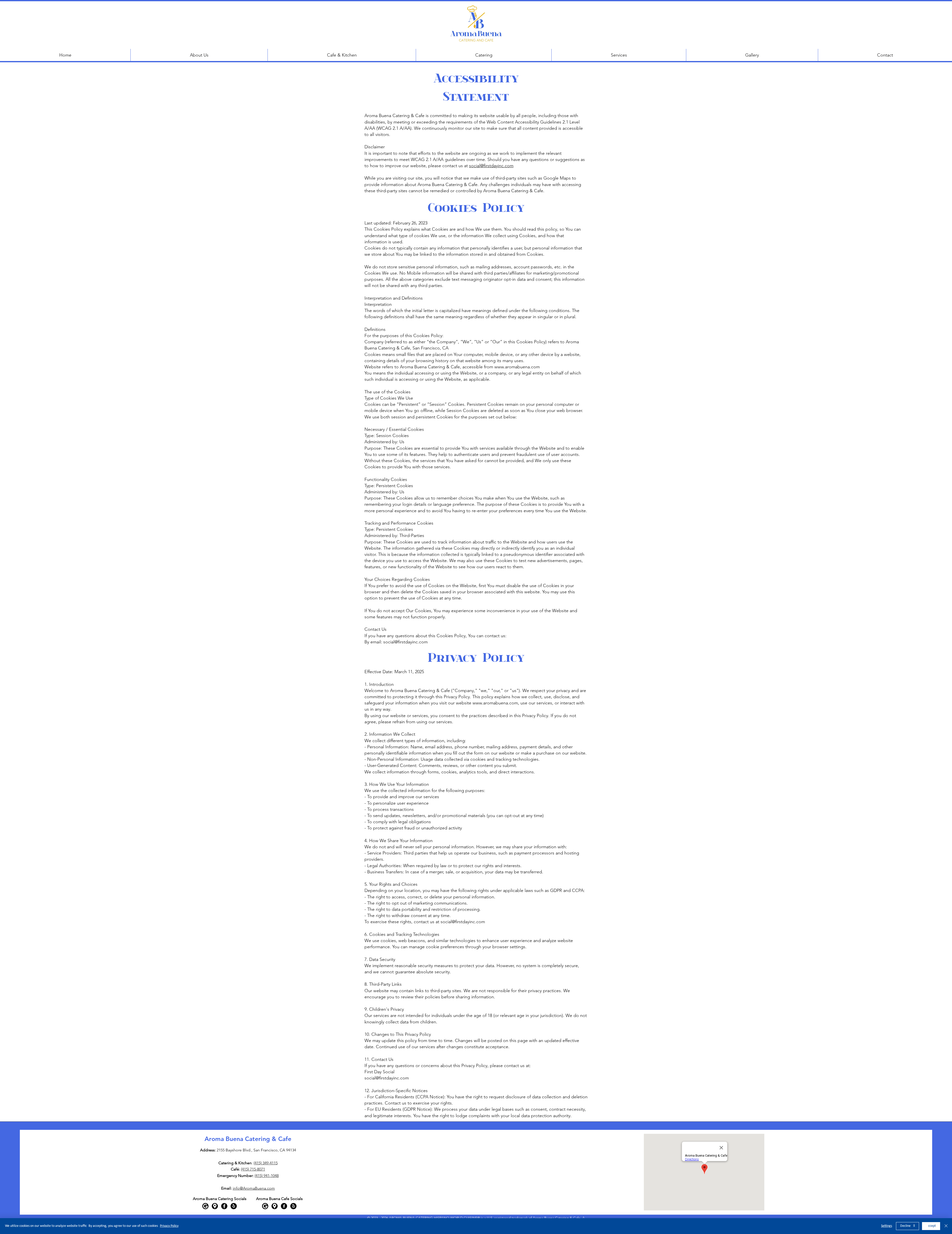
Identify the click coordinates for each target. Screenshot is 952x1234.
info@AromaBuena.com (254, 1188)
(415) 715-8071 (253, 1169)
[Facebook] (224, 1206)
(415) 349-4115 (266, 1163)
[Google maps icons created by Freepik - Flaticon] (215, 1206)
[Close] (946, 1226)
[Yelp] (234, 1206)
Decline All (907, 1226)
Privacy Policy (169, 1226)
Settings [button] (886, 1226)
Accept (931, 1226)
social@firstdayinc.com (491, 165)
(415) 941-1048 (267, 1175)
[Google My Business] (205, 1206)
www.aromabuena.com (517, 367)
